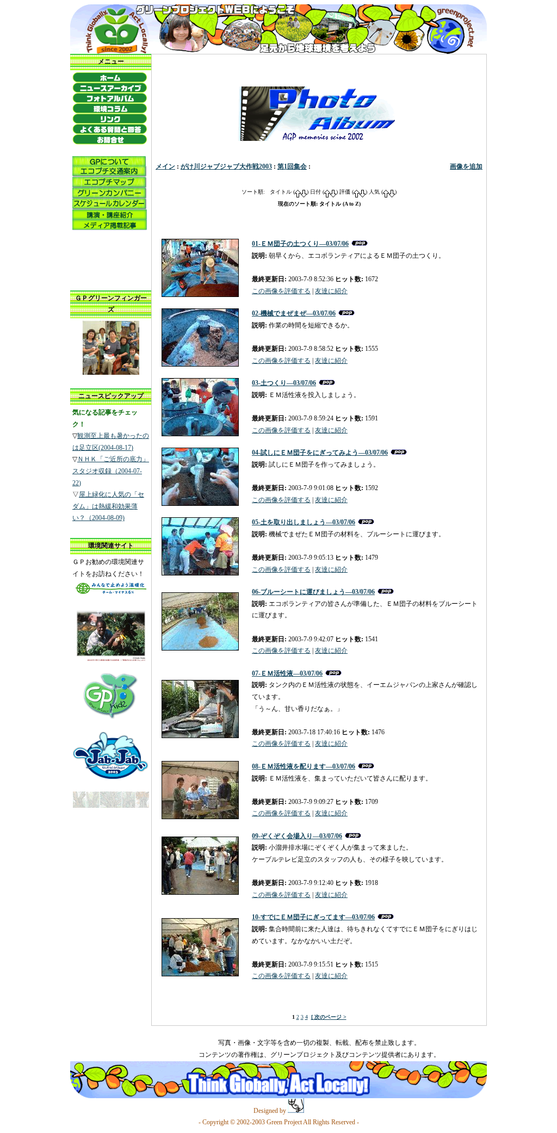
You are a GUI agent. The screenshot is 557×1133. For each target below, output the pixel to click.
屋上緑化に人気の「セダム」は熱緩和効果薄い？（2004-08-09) (108, 506)
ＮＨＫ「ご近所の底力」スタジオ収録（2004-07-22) (110, 470)
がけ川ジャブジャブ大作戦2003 (226, 166)
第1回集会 (292, 166)
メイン (165, 166)
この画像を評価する (281, 291)
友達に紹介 (331, 291)
